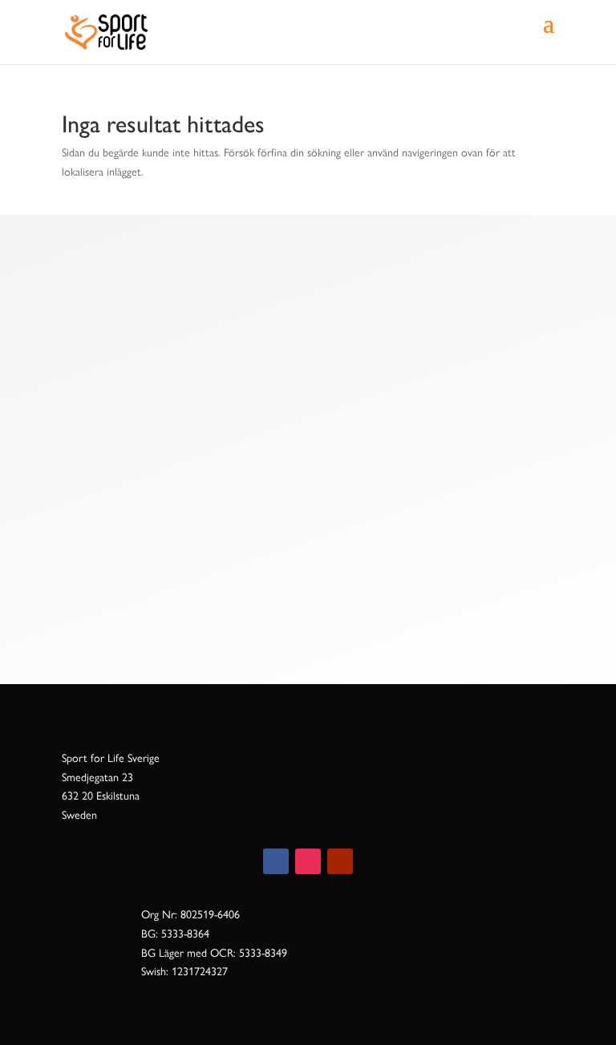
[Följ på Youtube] (340, 861)
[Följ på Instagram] (308, 861)
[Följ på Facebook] (276, 861)
